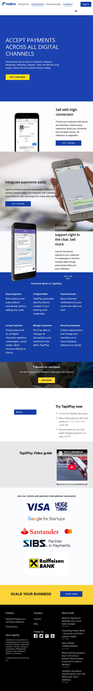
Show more (47, 380)
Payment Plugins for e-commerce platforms (16, 620)
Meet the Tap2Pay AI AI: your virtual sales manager (71, 620)
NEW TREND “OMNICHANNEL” (70, 644)
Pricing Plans (53, 4)
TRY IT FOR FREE (17, 77)
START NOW (71, 593)
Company (67, 4)
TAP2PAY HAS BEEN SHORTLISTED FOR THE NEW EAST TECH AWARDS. (74, 675)
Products (23, 4)
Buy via (19, 412)
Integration (37, 4)
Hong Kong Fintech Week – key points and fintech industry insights (73, 633)
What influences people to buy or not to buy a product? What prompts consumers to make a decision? (73, 658)
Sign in (86, 4)
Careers (37, 618)
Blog (36, 623)
